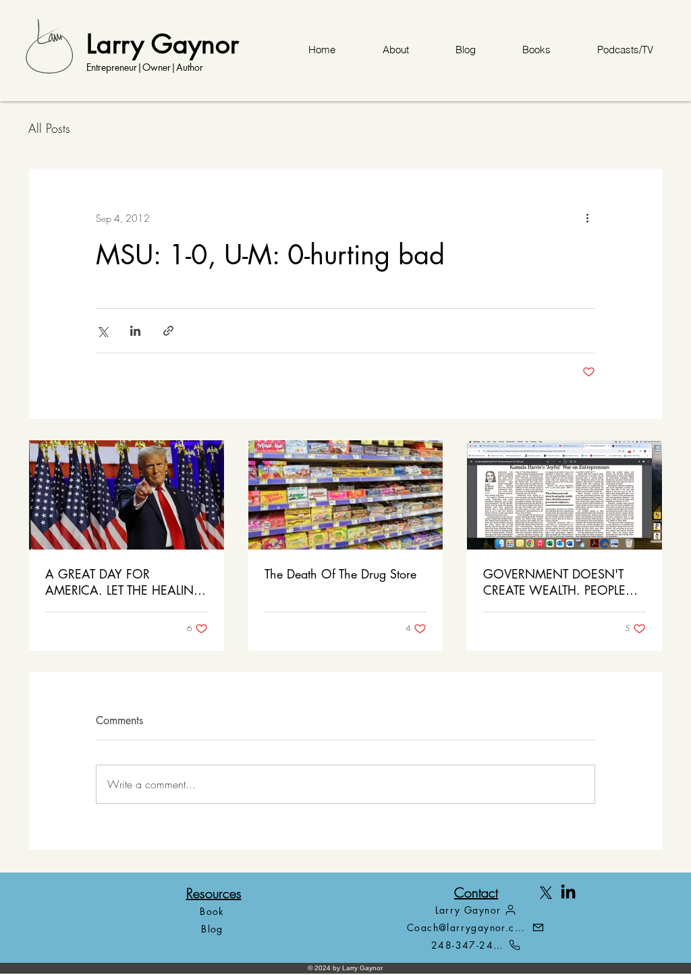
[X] (546, 893)
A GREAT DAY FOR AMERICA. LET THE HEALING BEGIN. (124, 582)
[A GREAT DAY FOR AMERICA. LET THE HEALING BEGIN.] (126, 495)
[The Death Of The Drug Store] (345, 495)
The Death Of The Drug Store (340, 574)
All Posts (49, 128)
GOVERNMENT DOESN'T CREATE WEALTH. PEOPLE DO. (554, 582)
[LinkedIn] (568, 893)
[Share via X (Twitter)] (102, 330)
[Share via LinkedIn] (135, 330)
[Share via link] (168, 330)
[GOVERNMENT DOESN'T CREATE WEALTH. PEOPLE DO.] (564, 495)
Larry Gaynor (162, 43)
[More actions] (587, 218)
